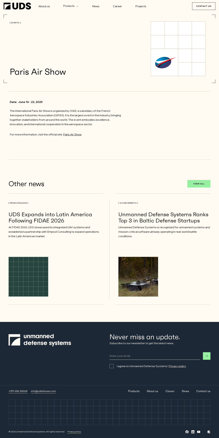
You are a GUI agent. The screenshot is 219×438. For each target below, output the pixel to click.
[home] (17, 6)
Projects (140, 6)
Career (117, 6)
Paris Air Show (72, 134)
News (95, 6)
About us (44, 6)
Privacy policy (177, 366)
